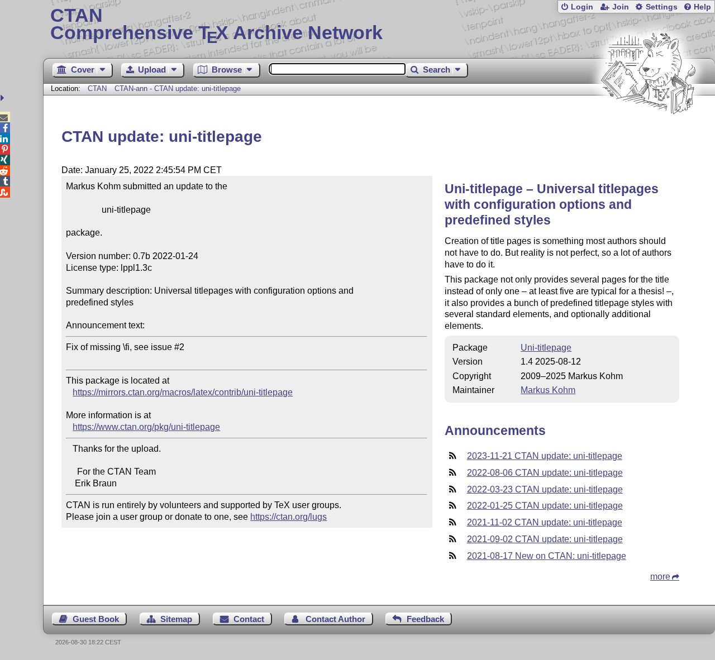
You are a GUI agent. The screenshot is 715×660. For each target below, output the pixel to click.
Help (702, 7)
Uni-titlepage (546, 347)
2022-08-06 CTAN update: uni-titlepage (545, 472)
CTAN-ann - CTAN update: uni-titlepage (178, 88)
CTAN (97, 88)
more (660, 576)
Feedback (425, 619)
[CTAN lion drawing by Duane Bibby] (648, 135)
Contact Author (335, 619)
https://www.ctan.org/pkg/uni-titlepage (146, 427)
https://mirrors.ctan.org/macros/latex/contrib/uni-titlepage (183, 392)
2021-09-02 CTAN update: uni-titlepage (545, 539)
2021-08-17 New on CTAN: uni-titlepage (546, 556)
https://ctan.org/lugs (288, 517)
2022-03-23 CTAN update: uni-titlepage (545, 489)
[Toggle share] (4, 98)
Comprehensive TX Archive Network (216, 25)
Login (582, 7)
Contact (248, 619)
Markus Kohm (548, 390)
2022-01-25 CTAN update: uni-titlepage (545, 505)
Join (620, 7)
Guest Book (96, 619)
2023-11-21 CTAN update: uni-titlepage (544, 456)
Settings (662, 7)
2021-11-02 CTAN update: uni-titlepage (544, 522)
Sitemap (176, 619)
